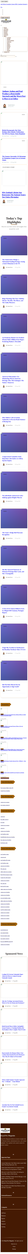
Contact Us (6, 52)
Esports (5, 32)
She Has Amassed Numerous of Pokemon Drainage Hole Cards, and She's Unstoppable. (13, 571)
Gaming (9, 37)
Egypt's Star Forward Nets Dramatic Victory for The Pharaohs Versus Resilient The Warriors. (14, 1182)
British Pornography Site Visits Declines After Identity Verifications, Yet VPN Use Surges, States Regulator (13, 132)
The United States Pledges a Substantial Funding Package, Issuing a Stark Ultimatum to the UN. (13, 261)
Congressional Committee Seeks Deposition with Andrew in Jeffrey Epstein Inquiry (12, 458)
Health (8, 39)
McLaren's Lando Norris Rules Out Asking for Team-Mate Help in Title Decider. (12, 1173)
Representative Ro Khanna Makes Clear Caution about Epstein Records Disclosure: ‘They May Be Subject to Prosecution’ (12, 750)
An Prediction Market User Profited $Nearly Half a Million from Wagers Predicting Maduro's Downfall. (13, 339)
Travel (8, 50)
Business (6, 30)
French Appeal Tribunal (6, 7)
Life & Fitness (10, 40)
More (5, 36)
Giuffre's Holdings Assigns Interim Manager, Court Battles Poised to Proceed (13, 1177)
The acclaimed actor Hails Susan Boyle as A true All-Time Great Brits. (13, 1186)
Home (5, 27)
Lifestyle (9, 42)
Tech (8, 49)
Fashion (6, 33)
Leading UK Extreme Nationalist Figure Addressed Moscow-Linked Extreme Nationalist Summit (12, 976)
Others (8, 44)
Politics (8, 46)
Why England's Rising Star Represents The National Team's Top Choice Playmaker (14, 194)
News (8, 43)
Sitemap (14, 1249)
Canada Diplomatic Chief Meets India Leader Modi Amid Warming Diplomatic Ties (13, 1164)
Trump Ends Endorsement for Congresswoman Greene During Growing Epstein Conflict (12, 1168)
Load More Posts (5, 778)
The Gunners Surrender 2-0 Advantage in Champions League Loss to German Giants (14, 158)
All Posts (6, 29)
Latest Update (4, 1)
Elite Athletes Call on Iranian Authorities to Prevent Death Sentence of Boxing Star (13, 419)
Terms (14, 1246)
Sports (8, 47)
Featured (6, 34)
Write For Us (14, 1244)
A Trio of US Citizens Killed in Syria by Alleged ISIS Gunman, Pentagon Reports (13, 610)
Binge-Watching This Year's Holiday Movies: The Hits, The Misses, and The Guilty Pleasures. (13, 300)
